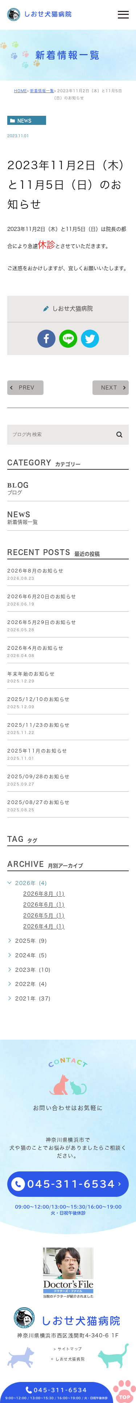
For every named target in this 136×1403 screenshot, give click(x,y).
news (24, 120)
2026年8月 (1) (44, 894)
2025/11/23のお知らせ (38, 725)
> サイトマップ (68, 1349)
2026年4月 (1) (44, 926)
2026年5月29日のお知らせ (42, 622)
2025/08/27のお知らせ (38, 802)
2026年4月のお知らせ (35, 648)
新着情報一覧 (42, 91)
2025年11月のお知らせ (37, 751)
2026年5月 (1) (44, 915)
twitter (90, 339)
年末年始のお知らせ (31, 674)
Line (68, 339)
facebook (46, 339)
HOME (20, 91)
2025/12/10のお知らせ (38, 699)
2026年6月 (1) (44, 905)
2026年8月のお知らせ (35, 570)
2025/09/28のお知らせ (38, 776)
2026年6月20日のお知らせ (42, 596)
